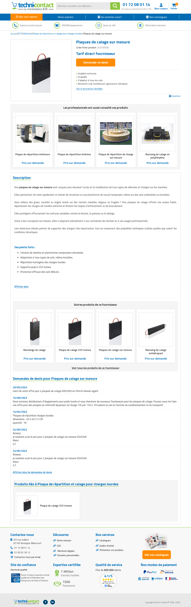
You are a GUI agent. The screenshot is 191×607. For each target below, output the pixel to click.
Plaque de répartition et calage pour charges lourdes (57, 33)
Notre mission (64, 540)
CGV (59, 545)
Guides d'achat (106, 545)
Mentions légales (66, 551)
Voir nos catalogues (157, 555)
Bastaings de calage (34, 350)
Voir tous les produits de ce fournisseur (95, 368)
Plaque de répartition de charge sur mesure (116, 156)
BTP (20, 33)
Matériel (27, 33)
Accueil (14, 33)
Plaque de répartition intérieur (74, 154)
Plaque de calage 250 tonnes (75, 350)
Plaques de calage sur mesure (115, 350)
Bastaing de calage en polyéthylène (157, 156)
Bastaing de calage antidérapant (155, 351)
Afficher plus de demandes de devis (32, 472)
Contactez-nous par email (27, 557)
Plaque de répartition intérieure (32, 154)
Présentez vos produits (111, 549)
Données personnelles (68, 555)
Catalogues (105, 540)
